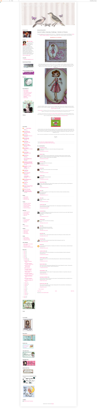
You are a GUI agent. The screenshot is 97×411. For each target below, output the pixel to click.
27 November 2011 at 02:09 (44, 172)
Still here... (25, 129)
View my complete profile (26, 55)
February (25, 293)
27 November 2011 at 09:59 (44, 179)
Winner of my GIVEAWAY (27, 145)
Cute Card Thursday (27, 219)
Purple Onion (25, 159)
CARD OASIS (26, 141)
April (25, 290)
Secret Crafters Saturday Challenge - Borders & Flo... (29, 264)
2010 (24, 296)
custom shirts (42, 204)
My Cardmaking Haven (27, 179)
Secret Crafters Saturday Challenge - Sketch (28, 269)
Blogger (52, 403)
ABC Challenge (26, 90)
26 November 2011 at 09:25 (44, 151)
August (25, 285)
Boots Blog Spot (26, 138)
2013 (24, 255)
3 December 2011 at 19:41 (44, 230)
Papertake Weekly (26, 206)
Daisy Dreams (26, 155)
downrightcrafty (42, 147)
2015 (24, 252)
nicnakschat (26, 182)
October (25, 282)
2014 (24, 253)
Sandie (41, 244)
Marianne (41, 154)
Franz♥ (41, 168)
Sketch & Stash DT (27, 267)
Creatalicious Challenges (27, 93)
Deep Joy (25, 183)
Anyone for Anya (26, 237)
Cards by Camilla (26, 144)
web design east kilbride (43, 277)
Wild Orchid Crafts (26, 199)
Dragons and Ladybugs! (27, 132)
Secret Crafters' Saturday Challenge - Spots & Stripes (29, 273)
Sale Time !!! (25, 156)
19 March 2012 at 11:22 (43, 280)
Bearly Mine (40, 110)
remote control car (43, 257)
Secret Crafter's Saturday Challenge (55, 113)
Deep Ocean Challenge (27, 205)
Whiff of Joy (25, 215)
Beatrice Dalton (42, 264)
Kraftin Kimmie (26, 232)
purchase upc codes (43, 283)
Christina (41, 175)
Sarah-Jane (42, 161)
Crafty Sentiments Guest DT (28, 92)
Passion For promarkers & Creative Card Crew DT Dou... (28, 276)
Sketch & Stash (26, 97)
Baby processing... (26, 173)
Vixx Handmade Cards (27, 190)
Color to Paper (26, 152)
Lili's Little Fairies (26, 220)
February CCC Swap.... (27, 186)
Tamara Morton (42, 182)
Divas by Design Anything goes (28, 135)
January (25, 294)
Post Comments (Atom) (44, 292)
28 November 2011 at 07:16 (44, 187)
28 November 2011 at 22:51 (44, 201)
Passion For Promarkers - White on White (28, 271)
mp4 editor (41, 233)
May (25, 289)
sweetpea (41, 219)
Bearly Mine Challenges (27, 203)
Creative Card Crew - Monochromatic (27, 266)
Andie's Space (33, 5)
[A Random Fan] (28, 86)
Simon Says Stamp (26, 214)
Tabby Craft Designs (27, 189)
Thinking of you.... (26, 180)
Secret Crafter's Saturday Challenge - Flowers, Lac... (28, 278)
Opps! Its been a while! (27, 142)
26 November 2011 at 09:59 (44, 158)
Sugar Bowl (25, 221)
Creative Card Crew (27, 94)
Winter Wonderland (26, 238)
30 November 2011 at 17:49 (44, 216)
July (25, 286)
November (26, 260)
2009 (24, 297)
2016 (24, 251)
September (26, 284)
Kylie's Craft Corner (27, 172)
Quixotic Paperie (54, 108)
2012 (24, 256)
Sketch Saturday (26, 233)
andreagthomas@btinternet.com (28, 59)
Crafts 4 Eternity (26, 91)
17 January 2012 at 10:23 (44, 267)
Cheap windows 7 (42, 270)
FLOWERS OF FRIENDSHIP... (28, 191)
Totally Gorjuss (26, 231)
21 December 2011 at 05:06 (44, 254)
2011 (24, 257)
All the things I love (27, 131)
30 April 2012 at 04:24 (43, 287)
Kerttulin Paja (26, 170)
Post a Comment (41, 289)
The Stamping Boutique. (64, 115)
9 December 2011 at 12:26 (44, 241)
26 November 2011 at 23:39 (44, 165)
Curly (41, 190)
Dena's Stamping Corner (28, 158)
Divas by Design (26, 213)
